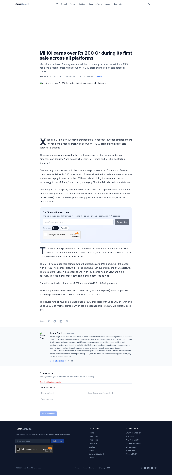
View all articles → (58, 361)
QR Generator (131, 447)
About (91, 450)
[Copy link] (67, 321)
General (99, 76)
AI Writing (130, 436)
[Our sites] (30, 4)
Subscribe (122, 222)
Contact (92, 457)
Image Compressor (134, 443)
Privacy (77, 468)
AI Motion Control (133, 440)
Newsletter (118, 4)
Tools (72, 4)
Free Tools (93, 440)
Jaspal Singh (45, 76)
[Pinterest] (155, 468)
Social (64, 4)
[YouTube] (152, 468)
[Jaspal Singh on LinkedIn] (72, 361)
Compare (93, 443)
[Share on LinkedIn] (61, 321)
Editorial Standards (97, 454)
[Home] (57, 4)
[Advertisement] (86, 29)
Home (91, 433)
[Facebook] (145, 468)
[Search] (149, 4)
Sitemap (102, 468)
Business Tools (95, 4)
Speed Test (131, 450)
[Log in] (154, 4)
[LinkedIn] (148, 468)
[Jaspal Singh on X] (68, 361)
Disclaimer (93, 468)
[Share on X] (48, 321)
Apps (108, 4)
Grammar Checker (133, 433)
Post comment (48, 414)
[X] (141, 468)
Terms (84, 468)
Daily (55, 228)
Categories (93, 436)
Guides (82, 4)
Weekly (64, 228)
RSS (108, 468)
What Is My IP (131, 454)
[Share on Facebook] (55, 321)
